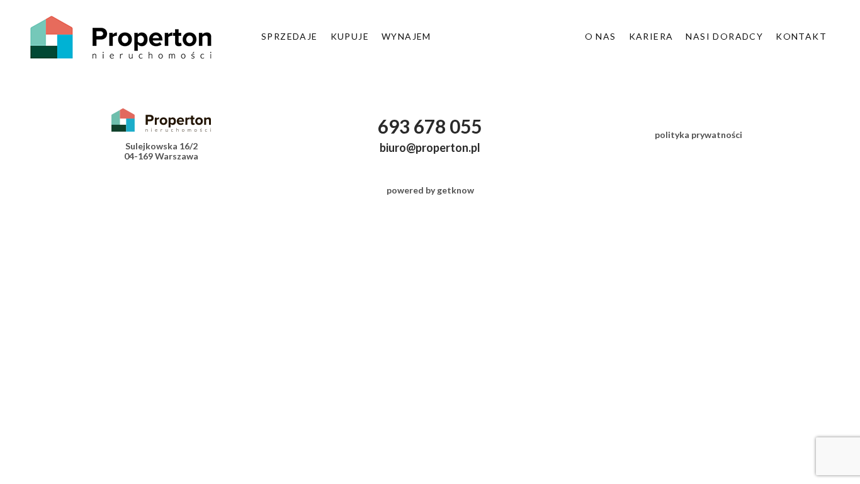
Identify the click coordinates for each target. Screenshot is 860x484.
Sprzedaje (289, 36)
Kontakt (801, 36)
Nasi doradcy (724, 36)
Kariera (651, 36)
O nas (600, 36)
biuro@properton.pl (430, 147)
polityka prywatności (698, 134)
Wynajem (406, 36)
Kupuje (350, 36)
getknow (455, 190)
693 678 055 (430, 126)
